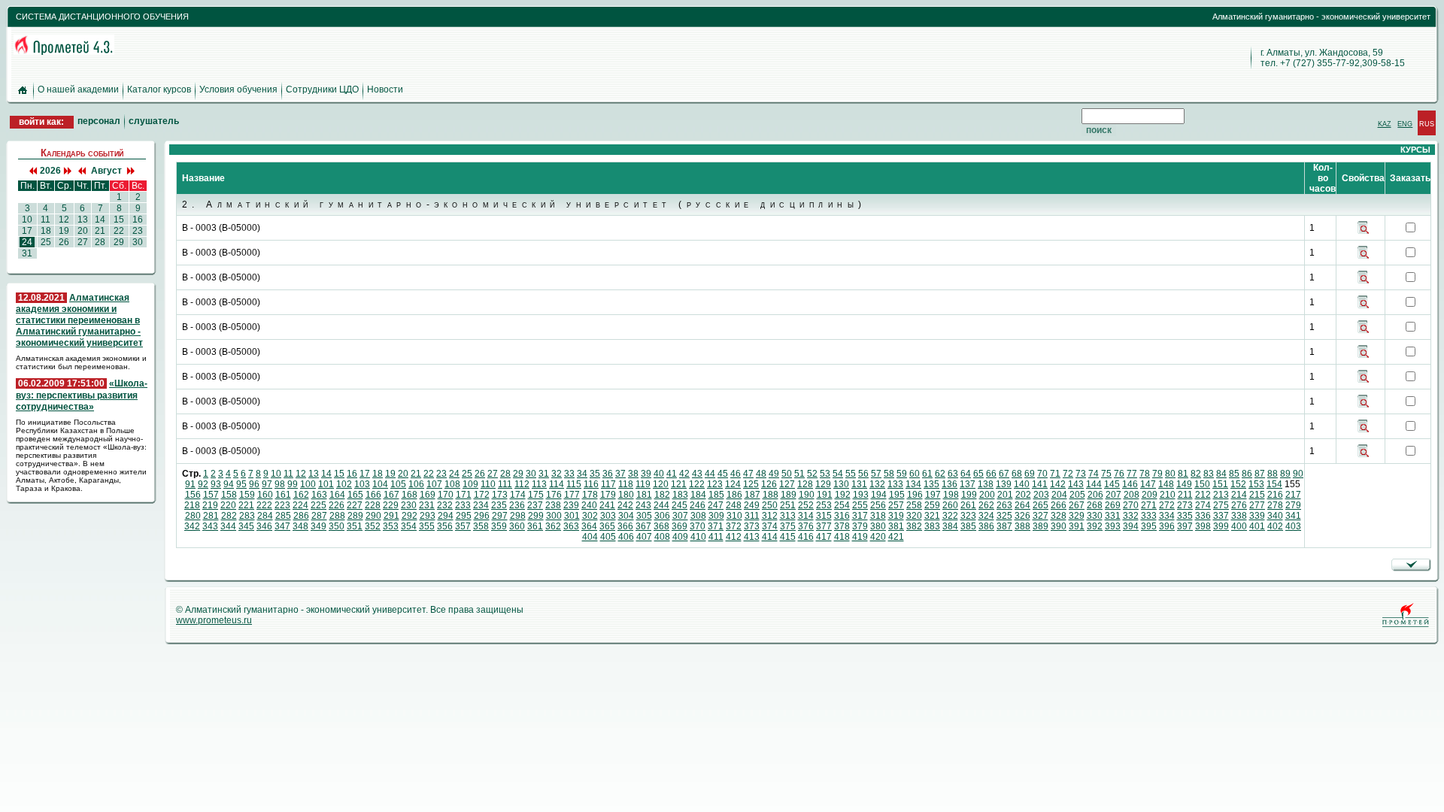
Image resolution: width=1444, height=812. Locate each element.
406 (626, 537)
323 (968, 516)
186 (734, 494)
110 (488, 484)
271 (1149, 505)
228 (373, 505)
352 (373, 526)
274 (1203, 505)
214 (1239, 494)
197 (933, 494)
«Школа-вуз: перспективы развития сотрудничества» (81, 394)
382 (914, 526)
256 (878, 505)
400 (1239, 526)
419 (860, 537)
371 (716, 526)
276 (1239, 505)
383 (932, 526)
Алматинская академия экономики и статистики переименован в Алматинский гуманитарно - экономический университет (79, 320)
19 (390, 473)
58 (889, 473)
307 (680, 516)
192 (843, 494)
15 (339, 473)
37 (620, 473)
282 (229, 516)
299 (536, 516)
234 (481, 505)
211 (1185, 494)
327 (1040, 516)
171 (464, 494)
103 (362, 484)
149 (1184, 484)
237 (535, 505)
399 (1221, 526)
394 (1131, 526)
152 (1238, 484)
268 (1095, 505)
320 (914, 516)
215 (1257, 494)
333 (1149, 516)
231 (427, 505)
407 (644, 537)
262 (986, 505)
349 (318, 526)
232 (445, 505)
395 (1149, 526)
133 (895, 484)
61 (927, 473)
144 (1094, 484)
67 (1004, 473)
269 (1113, 505)
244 (661, 505)
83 (1208, 473)
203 (1041, 494)
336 (1203, 516)
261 (968, 505)
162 (301, 494)
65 (978, 473)
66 (991, 473)
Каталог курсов (159, 89)
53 (825, 473)
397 (1185, 526)
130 (841, 484)
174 (518, 494)
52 (812, 473)
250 (770, 505)
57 (876, 473)
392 (1095, 526)
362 (553, 526)
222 (264, 505)
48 (761, 473)
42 (684, 473)
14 (326, 473)
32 (556, 473)
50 (786, 473)
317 (860, 516)
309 (716, 516)
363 (571, 526)
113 (539, 484)
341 (1293, 516)
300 (554, 516)
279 (1293, 505)
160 (265, 494)
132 (877, 484)
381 (896, 526)
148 (1166, 484)
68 (1017, 473)
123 (715, 484)
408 (662, 537)
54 (838, 473)
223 (282, 505)
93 (216, 484)
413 (752, 537)
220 (228, 505)
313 (788, 516)
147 (1148, 484)
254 (842, 505)
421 (896, 537)
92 (203, 484)
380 (878, 526)
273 (1185, 505)
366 (625, 526)
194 (879, 494)
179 (608, 494)
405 (608, 537)
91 (190, 484)
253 (824, 505)
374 (770, 526)
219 (210, 505)
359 (499, 526)
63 (953, 473)
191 (825, 494)
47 (748, 473)
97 (267, 484)
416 (806, 537)
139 (1004, 484)
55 (850, 473)
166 (373, 494)
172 (482, 494)
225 (318, 505)
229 (391, 505)
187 (752, 494)
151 (1220, 484)
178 (590, 494)
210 (1168, 494)
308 (698, 516)
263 (1004, 505)
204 (1059, 494)
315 (824, 516)
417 (824, 537)
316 (842, 516)
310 (734, 516)
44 (710, 473)
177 (572, 494)
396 (1167, 526)
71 (1055, 473)
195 (897, 494)
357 (463, 526)
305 (644, 516)
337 (1221, 516)
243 (643, 505)
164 (337, 494)
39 (646, 473)
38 (633, 473)
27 (492, 473)
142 (1058, 484)
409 (680, 537)
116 (591, 484)
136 (949, 484)
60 (914, 473)
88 (1272, 473)
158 (229, 494)
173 (500, 494)
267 (1077, 505)
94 (228, 484)
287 (319, 516)
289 (355, 516)
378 (842, 526)
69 (1029, 473)
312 (770, 516)
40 (659, 473)
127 (787, 484)
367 (643, 526)
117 (608, 484)
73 (1080, 473)
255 (860, 505)
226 (336, 505)
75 (1106, 473)
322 (950, 516)
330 (1095, 516)
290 (373, 516)
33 (569, 473)
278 (1275, 505)
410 (698, 537)
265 (1040, 505)
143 (1076, 484)
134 (913, 484)
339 (1257, 516)
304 (626, 516)
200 (987, 494)
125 (751, 484)
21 (416, 473)
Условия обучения (238, 89)
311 (752, 516)
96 (254, 484)
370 (697, 526)
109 (470, 484)
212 (1203, 494)
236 (517, 505)
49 (774, 473)
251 (788, 505)
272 (1167, 505)
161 (283, 494)
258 (914, 505)
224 (300, 505)
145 (1112, 484)
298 (518, 516)
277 (1257, 505)
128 (805, 484)
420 (878, 537)
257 (896, 505)
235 (499, 505)
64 (965, 473)
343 (210, 526)
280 (193, 516)
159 (247, 494)
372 (734, 526)
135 (931, 484)
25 (467, 473)
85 (1234, 473)
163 (319, 494)
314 (806, 516)
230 (409, 505)
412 (734, 537)
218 (192, 505)
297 (500, 516)
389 (1040, 526)
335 (1185, 516)
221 (246, 505)
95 (241, 484)
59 (901, 473)
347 (282, 526)
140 (1022, 484)
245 (679, 505)
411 (716, 537)
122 (697, 484)
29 (518, 473)
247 (716, 505)
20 (403, 473)
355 (427, 526)
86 (1247, 473)
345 (246, 526)
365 (607, 526)
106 (416, 484)
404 (590, 537)
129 (823, 484)
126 (769, 484)
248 (734, 505)
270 (1131, 505)
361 (535, 526)
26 (480, 473)
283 (247, 516)
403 (1293, 526)
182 (662, 494)
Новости (385, 89)
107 (434, 484)
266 (1058, 505)
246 (697, 505)
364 (589, 526)
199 (969, 494)
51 (799, 473)
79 (1157, 473)
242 (625, 505)
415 (788, 537)
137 (967, 484)
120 (661, 484)
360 (517, 526)
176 (554, 494)
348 (300, 526)
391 (1077, 526)
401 (1257, 526)
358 (481, 526)
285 (283, 516)
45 (722, 473)
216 (1275, 494)
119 (643, 484)
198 (951, 494)
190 (807, 494)
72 (1068, 473)
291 (391, 516)
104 (380, 484)
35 (595, 473)
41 (671, 473)
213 (1221, 494)
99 (292, 484)
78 (1144, 473)
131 (859, 484)
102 (344, 484)
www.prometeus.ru (214, 620)
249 (752, 505)
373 (752, 526)
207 (1113, 494)
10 (276, 473)
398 (1203, 526)
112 (521, 484)
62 (940, 473)
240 (589, 505)
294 (446, 516)
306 (662, 516)
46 (735, 473)
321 (932, 516)
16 (352, 473)
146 (1130, 484)
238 (553, 505)
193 (861, 494)
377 (824, 526)
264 (1022, 505)
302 (590, 516)
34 (582, 473)
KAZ (1384, 124)
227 (355, 505)
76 (1119, 473)
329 (1077, 516)
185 (716, 494)
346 (264, 526)
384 (950, 526)
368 (661, 526)
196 (915, 494)
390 (1058, 526)
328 (1058, 516)
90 (1298, 473)
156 (193, 494)
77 (1132, 473)
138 (986, 484)
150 (1202, 484)
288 (337, 516)
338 (1239, 516)
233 (463, 505)
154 (1274, 484)
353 (391, 526)
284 (265, 516)
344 (228, 526)
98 (280, 484)
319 (896, 516)
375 (788, 526)
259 (932, 505)
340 (1275, 516)
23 (441, 473)
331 (1113, 516)
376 (806, 526)
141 (1040, 484)
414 (770, 537)
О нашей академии (78, 89)
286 (301, 516)
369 (679, 526)
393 (1113, 526)
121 (679, 484)
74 (1093, 473)
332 (1131, 516)
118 (625, 484)
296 (482, 516)
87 (1259, 473)
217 (1293, 494)
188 (770, 494)
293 (427, 516)
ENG (1404, 124)
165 (355, 494)
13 (313, 473)
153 (1256, 484)
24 (454, 473)
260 (950, 505)
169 (427, 494)
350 (336, 526)
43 (697, 473)
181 (644, 494)
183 (680, 494)
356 (445, 526)
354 (409, 526)
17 (364, 473)
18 (377, 473)
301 (572, 516)
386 (986, 526)
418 (842, 537)
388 (1022, 526)
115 (573, 484)
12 (301, 473)
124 (733, 484)
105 (398, 484)
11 (288, 473)
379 (860, 526)
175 (536, 494)
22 (428, 473)
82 (1196, 473)
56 (863, 473)
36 (607, 473)
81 (1183, 473)
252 (806, 505)
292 (409, 516)
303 (608, 516)
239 (571, 505)
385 (968, 526)
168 (409, 494)
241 (607, 505)
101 (326, 484)
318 (878, 516)
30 (531, 473)
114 (556, 484)
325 (1004, 516)
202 (1023, 494)
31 (543, 473)
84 (1221, 473)
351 (355, 526)
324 (986, 516)
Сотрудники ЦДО (322, 89)
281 (211, 516)
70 (1042, 473)
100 (308, 484)
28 (505, 473)
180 (626, 494)
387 (1004, 526)
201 (1005, 494)
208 (1131, 494)
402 (1275, 526)
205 (1077, 494)
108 (452, 484)
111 (505, 484)
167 (391, 494)
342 (192, 526)
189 (788, 494)
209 (1149, 494)
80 (1170, 473)
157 (211, 494)
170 (446, 494)
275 (1221, 505)
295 (464, 516)
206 (1095, 494)
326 (1022, 516)
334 (1167, 516)
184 (698, 494)
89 (1285, 473)
